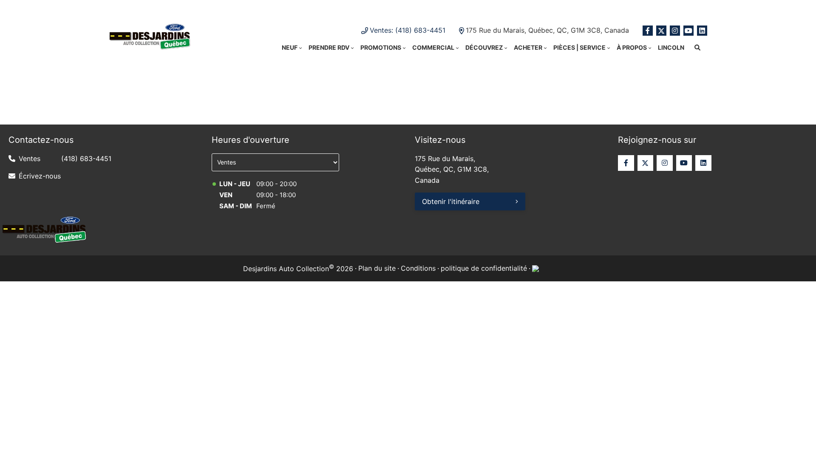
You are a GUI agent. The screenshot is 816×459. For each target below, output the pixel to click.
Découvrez (484, 47)
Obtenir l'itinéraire (450, 201)
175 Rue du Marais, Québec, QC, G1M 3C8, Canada (547, 30)
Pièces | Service (579, 47)
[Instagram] (675, 31)
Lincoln (671, 47)
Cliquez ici (497, 8)
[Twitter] (661, 31)
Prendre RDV (329, 47)
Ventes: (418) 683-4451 (407, 30)
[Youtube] (688, 31)
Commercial (433, 47)
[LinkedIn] (702, 31)
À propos (632, 47)
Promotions (380, 47)
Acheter (528, 47)
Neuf (290, 47)
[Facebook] (648, 31)
